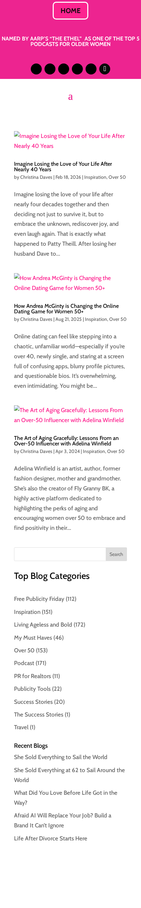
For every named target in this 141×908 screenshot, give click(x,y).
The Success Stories (38, 714)
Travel (21, 727)
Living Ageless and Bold (43, 624)
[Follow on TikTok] (104, 68)
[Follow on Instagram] (36, 68)
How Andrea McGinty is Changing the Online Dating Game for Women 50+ (66, 309)
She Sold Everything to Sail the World (60, 757)
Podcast (24, 663)
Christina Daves (36, 177)
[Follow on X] (63, 68)
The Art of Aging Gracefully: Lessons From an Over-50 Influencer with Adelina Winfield (66, 441)
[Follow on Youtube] (91, 68)
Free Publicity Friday (39, 598)
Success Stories (33, 701)
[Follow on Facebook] (77, 68)
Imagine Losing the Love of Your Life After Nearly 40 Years (63, 167)
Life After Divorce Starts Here (50, 838)
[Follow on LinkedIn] (49, 68)
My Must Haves (33, 637)
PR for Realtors (32, 676)
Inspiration (95, 177)
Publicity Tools (32, 688)
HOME (70, 11)
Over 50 (117, 177)
